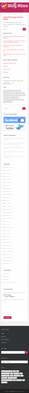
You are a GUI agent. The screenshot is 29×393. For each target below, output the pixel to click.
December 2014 (9, 248)
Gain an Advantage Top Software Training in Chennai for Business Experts (14, 41)
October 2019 (8, 191)
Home (2, 333)
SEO (4, 102)
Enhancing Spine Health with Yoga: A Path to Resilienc (14, 37)
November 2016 (9, 212)
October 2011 (8, 263)
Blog (4, 66)
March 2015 (8, 239)
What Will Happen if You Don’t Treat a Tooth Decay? (14, 54)
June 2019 (7, 203)
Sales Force (6, 97)
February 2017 (8, 209)
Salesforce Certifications (9, 99)
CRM (23, 93)
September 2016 (9, 218)
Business (5, 69)
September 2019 (9, 194)
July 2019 (7, 200)
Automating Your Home (9, 90)
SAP (16, 99)
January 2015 (8, 245)
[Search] (24, 29)
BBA (16, 90)
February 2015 (8, 242)
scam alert (21, 99)
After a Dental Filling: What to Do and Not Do (13, 50)
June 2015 (7, 233)
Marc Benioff (19, 95)
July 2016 (7, 221)
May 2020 (7, 185)
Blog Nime (18, 93)
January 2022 (8, 173)
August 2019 (8, 197)
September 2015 (9, 227)
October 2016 (8, 215)
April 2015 (7, 236)
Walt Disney (9, 102)
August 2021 (8, 176)
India (13, 95)
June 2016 (7, 224)
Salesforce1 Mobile (14, 97)
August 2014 (8, 260)
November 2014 (9, 251)
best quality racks (7, 93)
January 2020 (8, 188)
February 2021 (8, 182)
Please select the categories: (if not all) (14, 300)
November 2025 (9, 167)
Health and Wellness (8, 63)
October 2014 (8, 254)
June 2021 (7, 179)
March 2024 (8, 170)
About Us (3, 336)
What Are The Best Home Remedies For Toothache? (13, 46)
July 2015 (7, 230)
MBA (24, 95)
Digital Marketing (7, 95)
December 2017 (9, 206)
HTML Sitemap (5, 339)
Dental (4, 72)
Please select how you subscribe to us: (14, 292)
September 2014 (9, 257)
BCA (20, 90)
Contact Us (4, 342)
